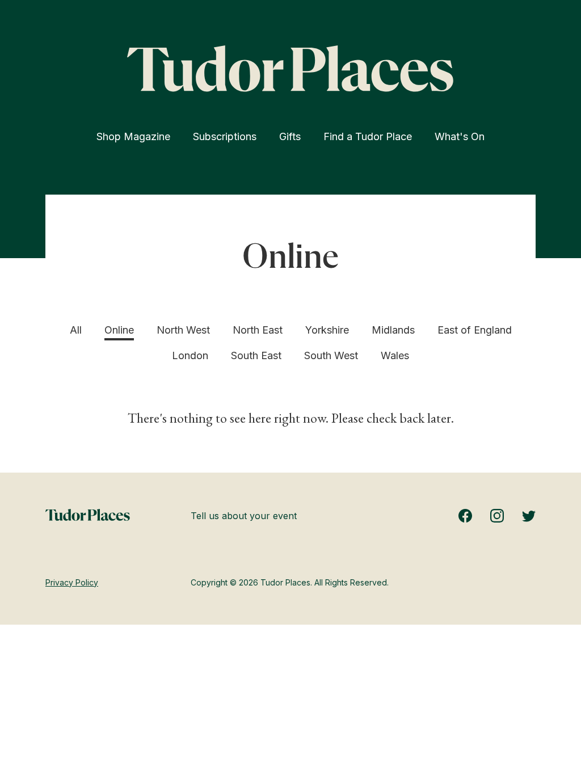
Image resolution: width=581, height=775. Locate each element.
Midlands (393, 330)
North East (258, 330)
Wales (395, 355)
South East (256, 355)
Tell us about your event (244, 515)
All (76, 330)
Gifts (290, 136)
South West (331, 355)
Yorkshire (327, 330)
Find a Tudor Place (367, 136)
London (190, 355)
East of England (474, 330)
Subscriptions (224, 136)
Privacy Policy (71, 582)
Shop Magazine (133, 136)
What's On (460, 136)
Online (119, 330)
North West (183, 330)
